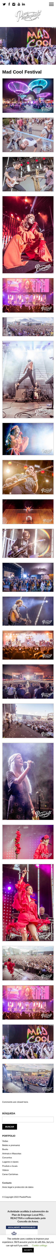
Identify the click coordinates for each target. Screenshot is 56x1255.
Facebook (9, 4)
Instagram (14, 4)
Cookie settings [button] (39, 1245)
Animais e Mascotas (11, 1153)
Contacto (7, 1183)
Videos (5, 1170)
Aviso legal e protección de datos (17, 1187)
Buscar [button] (9, 1127)
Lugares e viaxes (10, 1162)
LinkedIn (23, 4)
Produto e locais (9, 1166)
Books (5, 1149)
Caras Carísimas (10, 1174)
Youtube (18, 4)
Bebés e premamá (11, 1145)
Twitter (4, 4)
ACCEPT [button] (28, 1250)
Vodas (5, 1141)
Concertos (7, 1157)
